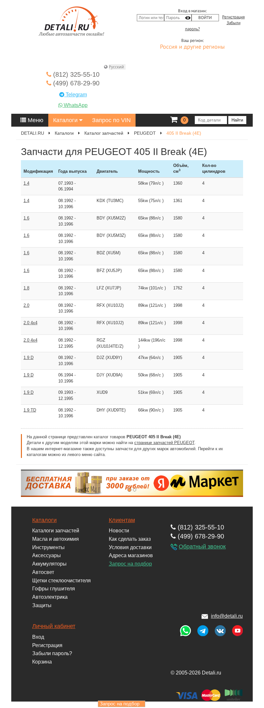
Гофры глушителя (53, 588)
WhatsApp (75, 105)
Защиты (42, 605)
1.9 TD (30, 410)
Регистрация (233, 17)
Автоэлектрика (50, 597)
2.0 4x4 (30, 322)
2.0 (26, 305)
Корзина (42, 661)
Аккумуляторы (49, 564)
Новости (119, 530)
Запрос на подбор (130, 564)
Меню (34, 120)
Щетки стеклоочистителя (61, 580)
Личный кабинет (53, 626)
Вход (38, 637)
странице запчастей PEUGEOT (164, 442)
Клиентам (122, 520)
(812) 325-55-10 (75, 74)
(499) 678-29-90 (75, 83)
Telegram (75, 94)
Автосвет (43, 572)
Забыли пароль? (52, 653)
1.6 (26, 218)
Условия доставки (130, 547)
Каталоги (66, 120)
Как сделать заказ (130, 539)
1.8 (26, 288)
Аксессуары (46, 555)
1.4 (26, 183)
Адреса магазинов (131, 555)
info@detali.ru (227, 616)
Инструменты (48, 547)
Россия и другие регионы (192, 47)
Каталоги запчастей (55, 530)
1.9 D (28, 357)
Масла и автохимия (55, 539)
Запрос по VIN (111, 120)
